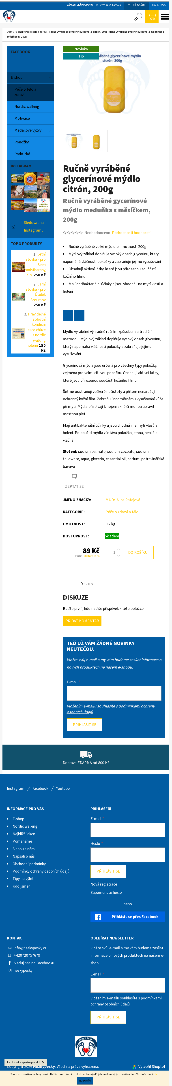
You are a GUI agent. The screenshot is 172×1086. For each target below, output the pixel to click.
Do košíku (138, 552)
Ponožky (21, 142)
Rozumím (85, 1081)
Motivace (22, 118)
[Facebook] (79, 315)
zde (155, 1074)
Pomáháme (22, 841)
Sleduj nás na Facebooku (34, 963)
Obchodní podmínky (29, 864)
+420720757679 (27, 955)
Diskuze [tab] (87, 583)
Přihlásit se (84, 725)
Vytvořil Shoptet (151, 1066)
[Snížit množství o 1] (118, 556)
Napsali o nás (24, 856)
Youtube (63, 788)
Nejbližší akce (24, 834)
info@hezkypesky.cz (30, 948)
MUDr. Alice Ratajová (122, 500)
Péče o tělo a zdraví (25, 92)
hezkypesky (23, 970)
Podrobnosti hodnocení (131, 233)
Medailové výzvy (27, 130)
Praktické (22, 154)
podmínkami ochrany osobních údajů (126, 1001)
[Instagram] (160, 790)
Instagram (15, 788)
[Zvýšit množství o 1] (118, 549)
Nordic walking (26, 106)
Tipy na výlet (23, 879)
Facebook (40, 788)
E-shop (16, 77)
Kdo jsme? (21, 886)
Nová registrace (103, 884)
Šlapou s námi (24, 849)
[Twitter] (68, 315)
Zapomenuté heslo (106, 892)
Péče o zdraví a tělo (121, 512)
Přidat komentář (82, 621)
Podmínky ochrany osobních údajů (41, 871)
